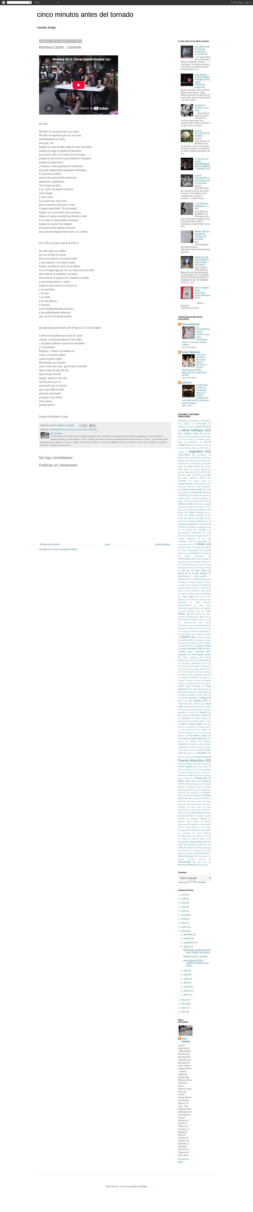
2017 (184, 923)
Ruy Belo (182, 801)
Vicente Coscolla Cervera (191, 859)
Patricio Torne (196, 747)
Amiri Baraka (192, 436)
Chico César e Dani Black (192, 475)
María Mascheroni (200, 689)
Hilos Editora (201, 571)
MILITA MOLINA (197, 707)
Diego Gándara (201, 498)
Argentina (196, 451)
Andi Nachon (206, 436)
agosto (187, 946)
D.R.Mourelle (196, 492)
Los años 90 (202, 660)
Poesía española (185, 766)
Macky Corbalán (187, 672)
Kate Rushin (196, 614)
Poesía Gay (202, 767)
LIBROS (185, 637)
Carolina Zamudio (200, 469)
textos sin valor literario (201, 824)
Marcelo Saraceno (203, 675)
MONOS (203, 712)
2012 (184, 1008)
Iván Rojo (204, 585)
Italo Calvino (192, 585)
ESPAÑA (200, 544)
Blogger (143, 1186)
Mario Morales (205, 692)
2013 (184, 1004)
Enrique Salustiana (186, 539)
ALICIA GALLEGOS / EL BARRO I (202, 133)
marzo (187, 986)
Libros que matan (203, 637)
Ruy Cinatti (196, 801)
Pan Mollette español (198, 735)
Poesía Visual (186, 772)
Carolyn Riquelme (185, 472)
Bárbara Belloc (184, 458)
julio (186, 970)
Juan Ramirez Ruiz (191, 611)
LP (206, 663)
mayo (186, 979)
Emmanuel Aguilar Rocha (198, 536)
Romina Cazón (68, 429)
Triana (198, 836)
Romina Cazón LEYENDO (86, 429)
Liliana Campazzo (190, 657)
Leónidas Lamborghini (199, 631)
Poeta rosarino (202, 772)
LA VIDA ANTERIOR (200, 625)
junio (186, 974)
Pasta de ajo (196, 744)
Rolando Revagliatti (193, 795)
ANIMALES (193, 442)
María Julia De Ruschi (198, 683)
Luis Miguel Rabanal (199, 666)
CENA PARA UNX (203, 472)
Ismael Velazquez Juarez (200, 582)
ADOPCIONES (201, 424)
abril (186, 983)
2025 (184, 899)
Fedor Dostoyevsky (190, 550)
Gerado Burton (184, 562)
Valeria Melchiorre (186, 856)
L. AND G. (201, 617)
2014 (184, 1000)
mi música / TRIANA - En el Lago (202, 107)
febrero (187, 991)
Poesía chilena (202, 764)
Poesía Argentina (191, 760)
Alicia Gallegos (192, 430)
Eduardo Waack (187, 507)
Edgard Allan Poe (200, 501)
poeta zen (186, 382)
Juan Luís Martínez (203, 608)
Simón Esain (197, 813)
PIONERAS (202, 753)
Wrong (203, 865)
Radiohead (198, 784)
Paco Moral (186, 730)
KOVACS (190, 617)
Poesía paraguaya (203, 769)
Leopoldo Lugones (203, 634)
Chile (209, 475)
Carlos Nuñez (194, 466)
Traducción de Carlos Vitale (200, 830)
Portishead (193, 781)
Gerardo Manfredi (201, 562)
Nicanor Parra (183, 721)
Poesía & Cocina (201, 757)
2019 (184, 915)
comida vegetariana (203, 486)
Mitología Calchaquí (186, 713)
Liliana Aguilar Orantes (201, 654)
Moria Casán (183, 715)
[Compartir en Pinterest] (94, 425)
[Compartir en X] (87, 425)
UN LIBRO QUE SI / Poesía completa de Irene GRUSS (202, 50)
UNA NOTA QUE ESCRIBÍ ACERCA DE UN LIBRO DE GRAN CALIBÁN (194, 845)
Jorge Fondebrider (203, 594)
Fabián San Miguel (203, 547)
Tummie (208, 836)
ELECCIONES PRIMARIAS (189, 533)
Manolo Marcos (204, 672)
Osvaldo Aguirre (204, 727)
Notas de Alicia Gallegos (192, 724)
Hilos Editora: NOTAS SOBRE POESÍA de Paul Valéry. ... (196, 963)
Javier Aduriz (206, 591)
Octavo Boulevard (190, 324)
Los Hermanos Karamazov (189, 663)
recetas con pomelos (199, 790)
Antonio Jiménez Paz (199, 445)
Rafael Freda (194, 787)
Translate (201, 882)
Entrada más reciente (50, 544)
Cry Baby (184, 492)
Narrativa (186, 718)
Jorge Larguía (188, 597)
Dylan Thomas (184, 501)
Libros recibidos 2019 (191, 648)
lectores (200, 628)
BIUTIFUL (197, 458)
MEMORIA (193, 698)
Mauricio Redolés (188, 695)
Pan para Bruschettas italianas (191, 738)
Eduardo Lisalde (204, 504)
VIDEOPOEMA (184, 862)
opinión (191, 727)
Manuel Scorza (187, 675)
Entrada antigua (162, 544)
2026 (184, 895)
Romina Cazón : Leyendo (195, 956)
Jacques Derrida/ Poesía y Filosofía (193, 588)
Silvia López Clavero (199, 810)
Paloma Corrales (184, 733)
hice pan (186, 571)
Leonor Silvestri (184, 634)
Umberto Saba (198, 839)
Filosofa (208, 553)
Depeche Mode (184, 498)
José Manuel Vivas (195, 599)
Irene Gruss (199, 579)
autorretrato (201, 455)
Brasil (206, 458)
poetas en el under (186, 775)
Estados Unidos (184, 547)
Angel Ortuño (187, 439)
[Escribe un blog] (84, 425)
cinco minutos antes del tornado (85, 14)
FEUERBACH (195, 553)
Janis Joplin (192, 591)
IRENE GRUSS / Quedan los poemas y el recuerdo (202, 235)
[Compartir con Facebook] (91, 425)
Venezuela (203, 856)
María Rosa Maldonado (187, 692)
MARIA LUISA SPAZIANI (189, 686)
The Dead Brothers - (191, 827)
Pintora (190, 753)
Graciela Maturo (187, 568)
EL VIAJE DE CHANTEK (194, 530)
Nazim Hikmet (201, 718)
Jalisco (180, 591)
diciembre (188, 934)
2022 (184, 907)
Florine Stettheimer (194, 556)
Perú (200, 750)
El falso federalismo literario (200, 527)
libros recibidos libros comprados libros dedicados (194, 652)
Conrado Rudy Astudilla (191, 489)
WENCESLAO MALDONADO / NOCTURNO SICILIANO (202, 261)
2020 (184, 911)
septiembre (189, 942)
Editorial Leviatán (185, 504)
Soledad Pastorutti (199, 819)
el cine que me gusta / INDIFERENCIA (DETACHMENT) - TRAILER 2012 (202, 164)
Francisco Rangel (201, 559)
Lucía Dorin (183, 666)
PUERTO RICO (184, 784)
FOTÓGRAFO (184, 559)
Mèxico (181, 701)
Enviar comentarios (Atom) (64, 549)
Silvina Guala (183, 813)
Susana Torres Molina (188, 822)
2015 (184, 931)
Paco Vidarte (201, 730)
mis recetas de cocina (199, 710)
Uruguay (207, 848)
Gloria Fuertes (205, 565)
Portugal (204, 781)
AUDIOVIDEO (55, 429)
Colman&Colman (204, 484)
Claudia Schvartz (185, 484)
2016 (184, 927)
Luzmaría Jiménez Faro (201, 669)
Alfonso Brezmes (203, 427)
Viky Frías (202, 862)
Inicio (107, 544)
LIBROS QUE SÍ (187, 646)
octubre (187, 938)
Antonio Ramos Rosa (187, 448)
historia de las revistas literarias (192, 573)
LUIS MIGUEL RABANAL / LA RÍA (202, 206)
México (204, 698)
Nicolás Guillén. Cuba (202, 721)
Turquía (184, 839)
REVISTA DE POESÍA (187, 793)
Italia (183, 585)
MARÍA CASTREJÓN (189, 678)
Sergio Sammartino (194, 804)
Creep (208, 489)
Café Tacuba (196, 463)
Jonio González (187, 594)
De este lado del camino (198, 495)
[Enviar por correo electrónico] (81, 425)
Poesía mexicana (185, 769)
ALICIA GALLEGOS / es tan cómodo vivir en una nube (202, 179)
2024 (184, 903)
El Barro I (201, 507)
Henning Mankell (204, 568)
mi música (195, 700)
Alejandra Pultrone (185, 427)
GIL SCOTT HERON (186, 565)
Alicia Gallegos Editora (188, 433)
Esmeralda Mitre (185, 544)
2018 (184, 919)
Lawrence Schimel (185, 628)
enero (187, 995)
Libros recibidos (204, 646)
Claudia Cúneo (200, 481)
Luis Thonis (183, 669)
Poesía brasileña (185, 764)
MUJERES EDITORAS (202, 715)
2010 (184, 1012)
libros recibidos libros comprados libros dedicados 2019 (202, 293)
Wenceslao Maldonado (187, 865)
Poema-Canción (184, 757)
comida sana (186, 486)
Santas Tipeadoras (191, 352)
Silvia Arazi (196, 807)
